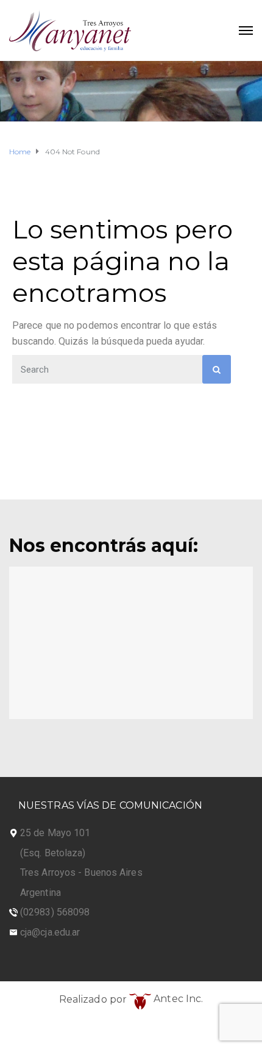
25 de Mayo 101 (55, 833)
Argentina (40, 892)
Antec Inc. (177, 998)
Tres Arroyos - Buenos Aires (81, 872)
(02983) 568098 (55, 912)
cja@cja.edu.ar (50, 932)
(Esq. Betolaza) (53, 853)
